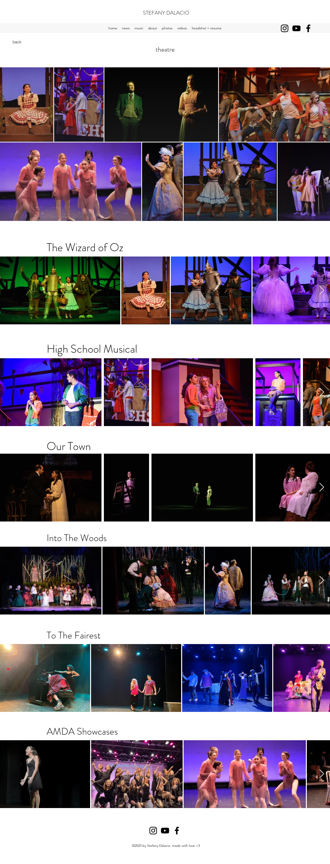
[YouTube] (296, 28)
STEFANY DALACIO (166, 12)
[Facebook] (308, 28)
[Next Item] (321, 290)
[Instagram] (285, 28)
